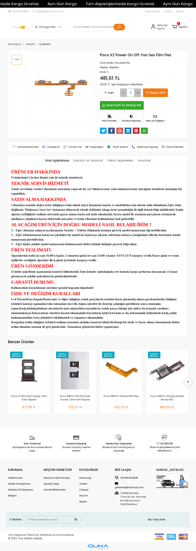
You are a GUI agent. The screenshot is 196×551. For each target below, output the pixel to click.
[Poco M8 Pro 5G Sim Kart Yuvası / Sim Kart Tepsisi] (75, 372)
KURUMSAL (15, 470)
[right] (188, 382)
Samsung (85, 478)
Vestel (83, 484)
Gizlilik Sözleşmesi (19, 484)
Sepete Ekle (157, 93)
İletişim (180, 11)
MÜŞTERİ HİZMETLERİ (58, 470)
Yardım (168, 11)
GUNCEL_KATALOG (170, 470)
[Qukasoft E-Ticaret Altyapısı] (98, 546)
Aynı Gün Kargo (62, 4)
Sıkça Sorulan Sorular (57, 478)
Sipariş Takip (152, 11)
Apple (83, 501)
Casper (84, 489)
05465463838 (129, 478)
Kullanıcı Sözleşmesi (20, 489)
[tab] (57, 161)
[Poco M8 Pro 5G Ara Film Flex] (121, 372)
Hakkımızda (15, 478)
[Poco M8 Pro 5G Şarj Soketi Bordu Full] (167, 372)
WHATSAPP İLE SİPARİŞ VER (123, 105)
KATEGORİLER (88, 470)
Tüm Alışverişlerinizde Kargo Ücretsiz (120, 4)
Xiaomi (83, 495)
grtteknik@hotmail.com (129, 487)
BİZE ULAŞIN (123, 470)
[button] (180, 27)
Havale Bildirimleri (55, 489)
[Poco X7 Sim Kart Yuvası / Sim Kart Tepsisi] (29, 372)
